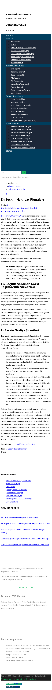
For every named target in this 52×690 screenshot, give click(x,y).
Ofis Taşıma (15, 69)
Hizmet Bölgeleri (12, 123)
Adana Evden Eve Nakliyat (21, 126)
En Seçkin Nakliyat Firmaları (16, 449)
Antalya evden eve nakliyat (11, 679)
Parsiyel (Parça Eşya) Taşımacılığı (23, 120)
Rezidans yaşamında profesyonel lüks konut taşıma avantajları (25, 538)
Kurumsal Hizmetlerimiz (15, 66)
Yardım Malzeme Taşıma (20, 90)
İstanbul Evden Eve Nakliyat (21, 141)
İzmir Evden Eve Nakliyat (20, 138)
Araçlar (13, 44)
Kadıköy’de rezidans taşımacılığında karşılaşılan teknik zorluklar (25, 523)
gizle (8, 205)
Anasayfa (9, 35)
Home (3, 177)
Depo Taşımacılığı (18, 75)
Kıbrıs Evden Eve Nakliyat (20, 144)
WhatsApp (18, 684)
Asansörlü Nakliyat (18, 102)
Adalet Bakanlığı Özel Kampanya (23, 47)
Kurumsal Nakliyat (18, 72)
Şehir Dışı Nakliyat (18, 111)
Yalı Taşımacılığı (17, 81)
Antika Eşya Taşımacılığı (20, 84)
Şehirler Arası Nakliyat (19, 108)
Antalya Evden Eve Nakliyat (21, 132)
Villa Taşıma (15, 78)
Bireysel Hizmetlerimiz (14, 96)
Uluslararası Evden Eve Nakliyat (23, 147)
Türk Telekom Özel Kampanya (22, 53)
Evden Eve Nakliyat (18, 99)
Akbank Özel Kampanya (20, 50)
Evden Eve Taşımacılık (16, 189)
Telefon (17, 687)
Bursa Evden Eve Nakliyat (21, 135)
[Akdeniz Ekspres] (21, 9)
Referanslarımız (17, 63)
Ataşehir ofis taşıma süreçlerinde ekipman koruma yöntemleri (25, 544)
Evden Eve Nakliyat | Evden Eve (18, 480)
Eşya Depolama (17, 117)
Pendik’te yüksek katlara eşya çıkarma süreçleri (19, 517)
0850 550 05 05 (26, 587)
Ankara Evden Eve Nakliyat (21, 129)
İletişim (9, 150)
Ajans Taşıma (16, 93)
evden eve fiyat (30, 679)
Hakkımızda (15, 41)
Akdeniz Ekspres (14, 186)
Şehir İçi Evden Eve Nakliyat (21, 105)
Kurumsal (9, 38)
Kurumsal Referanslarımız (21, 60)
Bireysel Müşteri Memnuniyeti (22, 57)
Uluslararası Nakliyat (14, 496)
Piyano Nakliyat (17, 87)
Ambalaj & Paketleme (19, 114)
